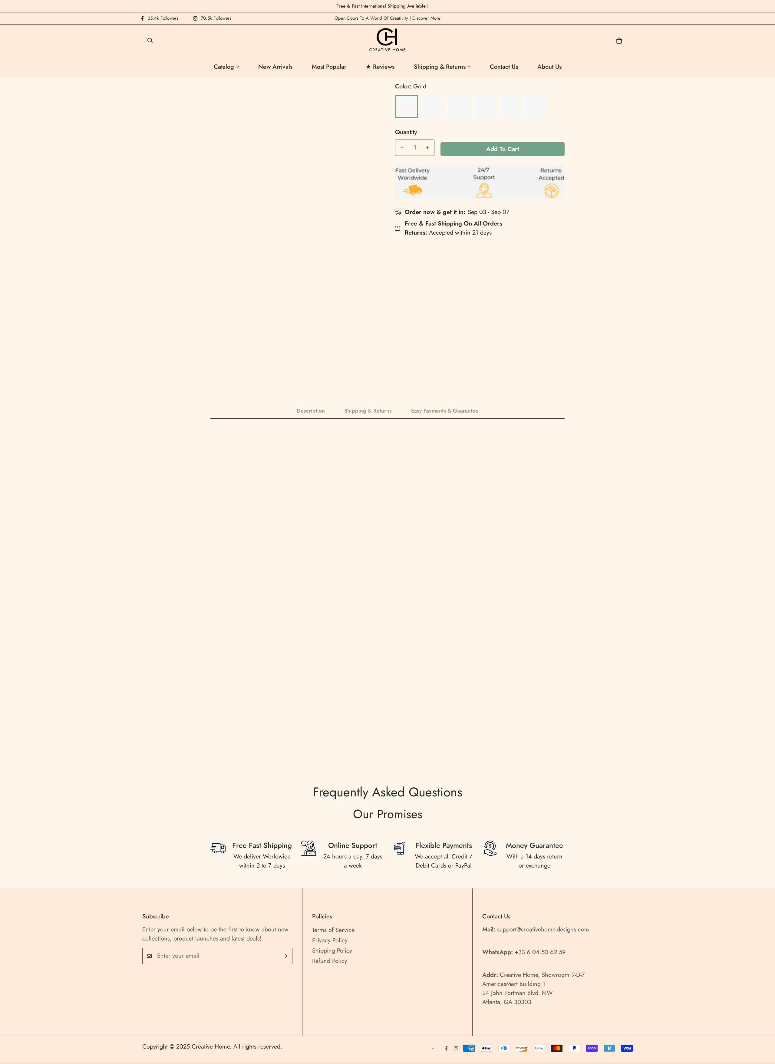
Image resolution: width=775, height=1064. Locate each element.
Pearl (535, 106)
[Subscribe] (285, 956)
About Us (549, 66)
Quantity (406, 132)
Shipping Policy (332, 950)
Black (458, 106)
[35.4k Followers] (446, 1048)
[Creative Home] (387, 40)
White (509, 106)
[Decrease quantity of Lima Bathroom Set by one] (402, 148)
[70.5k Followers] (456, 1048)
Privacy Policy (330, 940)
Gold (406, 106)
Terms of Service (333, 930)
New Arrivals (275, 66)
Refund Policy (329, 961)
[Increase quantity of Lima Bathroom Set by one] (427, 148)
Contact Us (504, 66)
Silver (432, 106)
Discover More (426, 18)
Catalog (224, 66)
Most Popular (329, 66)
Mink (483, 106)
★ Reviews (380, 66)
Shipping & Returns (440, 66)
